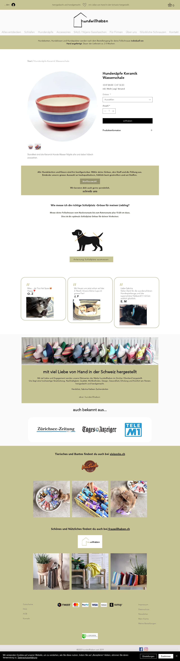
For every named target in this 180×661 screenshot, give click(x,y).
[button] (172, 5)
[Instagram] (146, 649)
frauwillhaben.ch (119, 529)
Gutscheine (28, 604)
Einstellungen (148, 656)
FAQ (25, 609)
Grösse (107, 94)
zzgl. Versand (119, 88)
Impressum (143, 604)
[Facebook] (141, 649)
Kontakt (26, 618)
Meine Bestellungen (147, 623)
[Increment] (113, 111)
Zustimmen (166, 656)
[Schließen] (176, 656)
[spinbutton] (109, 111)
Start (29, 61)
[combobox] (128, 99)
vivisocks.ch (117, 454)
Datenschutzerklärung (27, 657)
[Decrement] (105, 111)
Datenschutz (143, 609)
